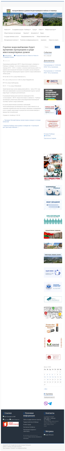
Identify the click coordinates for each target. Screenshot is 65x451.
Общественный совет (43, 36)
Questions (43, 40)
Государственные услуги (11, 36)
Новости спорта (53, 40)
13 (52, 377)
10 (45, 377)
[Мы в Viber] (46, 405)
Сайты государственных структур (32, 419)
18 (47, 379)
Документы (34, 33)
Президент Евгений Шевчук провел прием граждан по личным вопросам (21, 120)
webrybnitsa (8, 55)
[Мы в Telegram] (50, 405)
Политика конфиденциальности (29, 40)
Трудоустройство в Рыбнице (30, 422)
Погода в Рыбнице (49, 134)
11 (47, 377)
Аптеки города (27, 424)
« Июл (45, 389)
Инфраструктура (50, 29)
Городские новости (21, 55)
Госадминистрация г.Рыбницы (21, 29)
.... (44, 76)
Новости (6, 29)
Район (40, 29)
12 (50, 377)
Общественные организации (12, 33)
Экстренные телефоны (29, 427)
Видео (42, 33)
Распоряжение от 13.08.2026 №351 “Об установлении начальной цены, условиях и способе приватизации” (52, 72)
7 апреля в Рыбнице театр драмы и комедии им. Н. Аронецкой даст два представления (21, 126)
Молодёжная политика (10, 40)
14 (55, 377)
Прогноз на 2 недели (50, 138)
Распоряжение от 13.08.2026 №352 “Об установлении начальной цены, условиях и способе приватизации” (52, 66)
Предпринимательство (27, 36)
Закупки (25, 33)
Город (34, 29)
